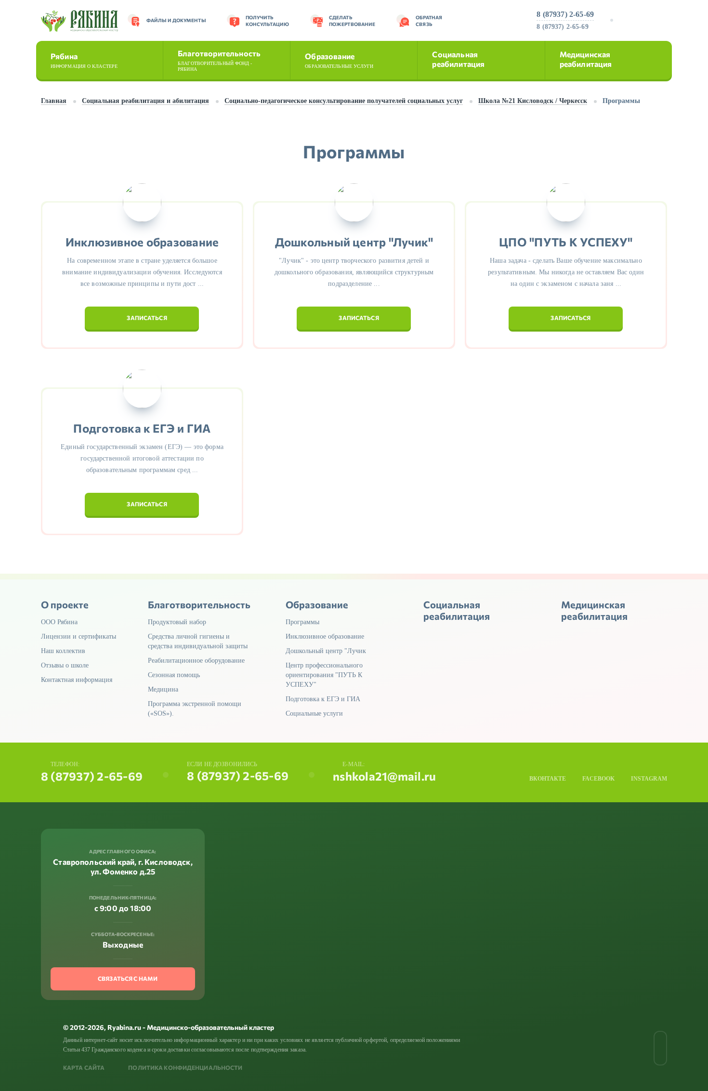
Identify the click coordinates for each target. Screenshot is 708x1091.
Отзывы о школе (65, 665)
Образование (339, 60)
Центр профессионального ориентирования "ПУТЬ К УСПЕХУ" (324, 675)
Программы (302, 622)
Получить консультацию (267, 20)
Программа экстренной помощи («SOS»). (194, 708)
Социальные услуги (314, 713)
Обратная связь (429, 20)
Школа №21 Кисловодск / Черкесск (532, 100)
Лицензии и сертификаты (78, 636)
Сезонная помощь (174, 675)
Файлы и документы (176, 20)
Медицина (163, 689)
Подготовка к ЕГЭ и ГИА (141, 428)
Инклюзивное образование (142, 242)
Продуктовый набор (177, 622)
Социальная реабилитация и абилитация (145, 100)
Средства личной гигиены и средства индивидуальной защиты (198, 641)
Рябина (84, 60)
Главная (53, 100)
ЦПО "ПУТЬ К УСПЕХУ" (566, 242)
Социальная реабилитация (458, 59)
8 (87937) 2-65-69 (565, 14)
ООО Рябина (59, 622)
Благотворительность (219, 60)
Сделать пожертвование (352, 20)
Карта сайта (84, 1067)
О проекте (65, 604)
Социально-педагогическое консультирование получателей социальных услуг (343, 100)
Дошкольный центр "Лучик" (354, 242)
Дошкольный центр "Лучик (326, 651)
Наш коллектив (63, 651)
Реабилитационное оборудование (196, 660)
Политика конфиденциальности (185, 1067)
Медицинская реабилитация (586, 59)
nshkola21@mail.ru (384, 776)
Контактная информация (76, 679)
